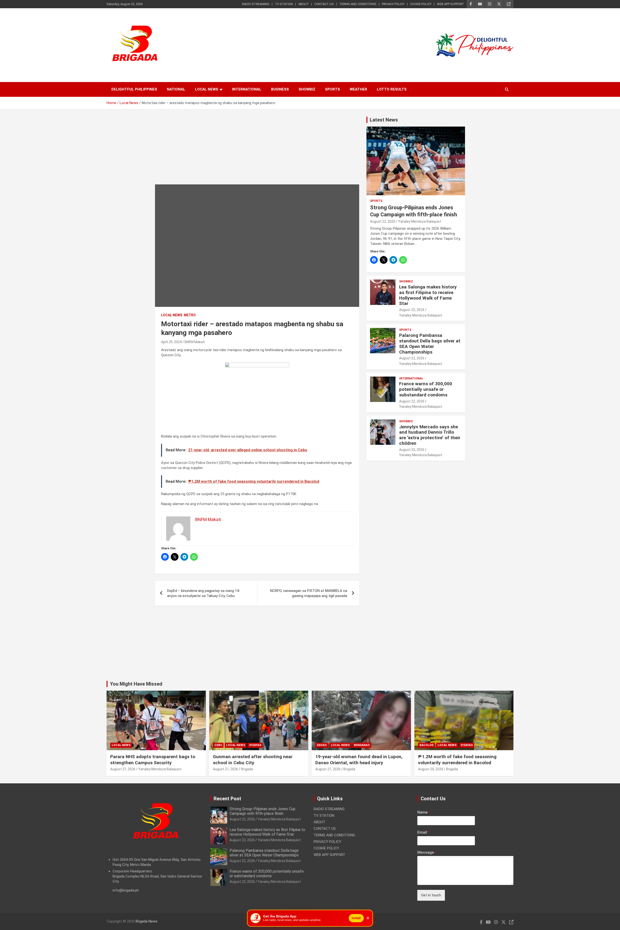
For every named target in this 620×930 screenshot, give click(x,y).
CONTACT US (324, 4)
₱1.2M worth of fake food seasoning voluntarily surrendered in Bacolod (457, 759)
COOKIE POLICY (420, 4)
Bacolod (426, 745)
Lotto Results (392, 89)
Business (280, 89)
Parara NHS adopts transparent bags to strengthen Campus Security (152, 759)
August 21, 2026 (122, 769)
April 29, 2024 (171, 342)
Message (427, 852)
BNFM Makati (195, 342)
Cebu (218, 745)
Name (423, 812)
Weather (358, 89)
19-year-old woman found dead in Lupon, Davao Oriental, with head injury (359, 759)
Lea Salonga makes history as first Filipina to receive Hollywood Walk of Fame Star (428, 295)
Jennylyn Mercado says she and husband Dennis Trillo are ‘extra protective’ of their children (429, 435)
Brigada (247, 769)
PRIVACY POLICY (393, 4)
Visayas (255, 745)
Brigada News (146, 921)
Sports (332, 89)
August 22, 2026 (382, 221)
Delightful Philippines (134, 89)
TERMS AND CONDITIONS (357, 4)
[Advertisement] (257, 150)
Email (423, 832)
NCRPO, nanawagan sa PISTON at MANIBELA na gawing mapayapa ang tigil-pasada (308, 593)
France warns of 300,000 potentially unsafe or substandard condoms (425, 389)
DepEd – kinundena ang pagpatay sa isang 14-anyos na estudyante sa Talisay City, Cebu (203, 593)
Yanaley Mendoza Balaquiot (419, 221)
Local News (206, 89)
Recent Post (227, 798)
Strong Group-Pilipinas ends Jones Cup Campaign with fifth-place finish (262, 811)
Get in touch (431, 895)
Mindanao (362, 745)
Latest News (384, 120)
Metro (190, 315)
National (176, 89)
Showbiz (307, 89)
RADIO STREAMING (255, 4)
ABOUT (303, 4)
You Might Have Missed (136, 684)
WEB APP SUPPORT (450, 4)
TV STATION (284, 4)
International (246, 89)
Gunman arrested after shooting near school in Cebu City (253, 759)
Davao (322, 745)
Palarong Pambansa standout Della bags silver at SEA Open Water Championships (429, 344)
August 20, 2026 (430, 769)
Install (356, 918)
